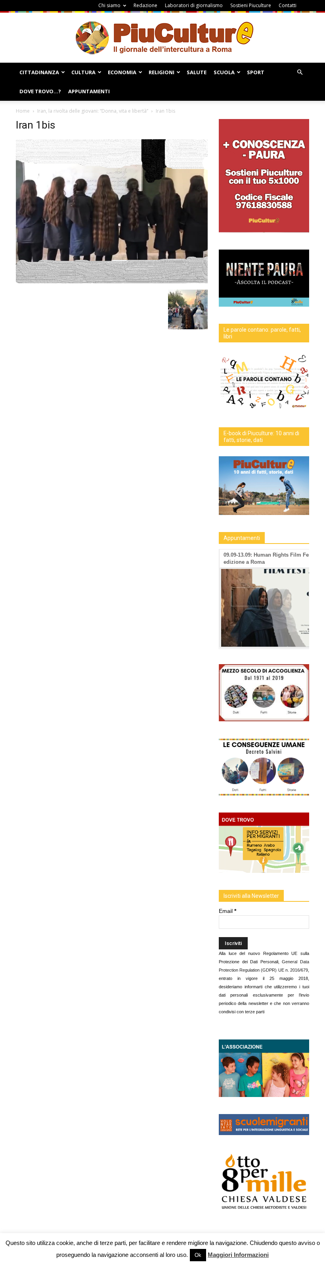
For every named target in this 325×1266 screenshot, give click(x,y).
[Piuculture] (162, 37)
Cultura (83, 72)
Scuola (224, 72)
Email (227, 911)
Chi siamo (109, 5)
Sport (255, 72)
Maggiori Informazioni (238, 1254)
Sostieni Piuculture (250, 5)
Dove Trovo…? (40, 91)
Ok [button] (198, 1255)
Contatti (287, 5)
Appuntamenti (89, 91)
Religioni (161, 72)
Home (23, 111)
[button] (299, 72)
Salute (196, 72)
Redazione (145, 5)
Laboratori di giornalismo (194, 5)
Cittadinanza (39, 72)
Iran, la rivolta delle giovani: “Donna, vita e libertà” (92, 111)
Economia (122, 72)
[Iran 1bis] (112, 281)
